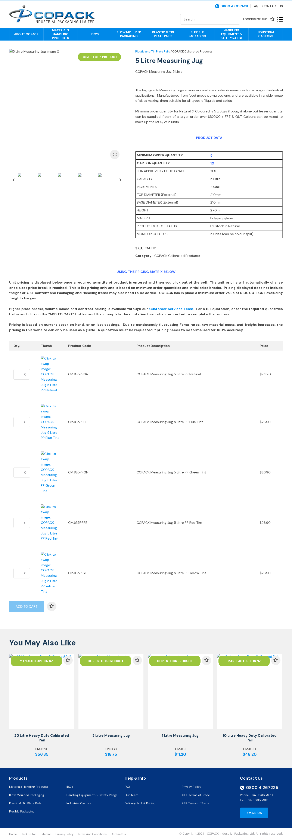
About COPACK (26, 34)
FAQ (128, 787)
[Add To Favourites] (51, 606)
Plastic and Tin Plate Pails (152, 51)
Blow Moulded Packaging (129, 34)
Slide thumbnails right (120, 180)
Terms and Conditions (92, 834)
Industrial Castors (266, 34)
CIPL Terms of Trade (196, 795)
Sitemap (46, 834)
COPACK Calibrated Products (192, 51)
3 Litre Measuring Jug (111, 735)
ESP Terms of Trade (195, 803)
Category (143, 255)
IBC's (95, 34)
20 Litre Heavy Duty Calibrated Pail (41, 737)
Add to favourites (68, 660)
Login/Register (255, 19)
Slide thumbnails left (13, 180)
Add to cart (27, 606)
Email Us (254, 813)
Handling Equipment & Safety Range (231, 34)
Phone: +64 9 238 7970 (256, 795)
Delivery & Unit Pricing (140, 803)
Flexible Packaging (197, 34)
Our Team (132, 795)
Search (235, 19)
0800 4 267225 (262, 787)
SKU (138, 248)
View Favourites (272, 19)
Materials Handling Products (60, 34)
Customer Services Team (171, 309)
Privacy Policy (192, 787)
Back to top (29, 834)
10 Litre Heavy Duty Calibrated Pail (250, 737)
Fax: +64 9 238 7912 (254, 800)
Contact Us (272, 6)
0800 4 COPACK (234, 6)
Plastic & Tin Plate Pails (163, 34)
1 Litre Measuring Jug (180, 735)
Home (13, 834)
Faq (255, 6)
